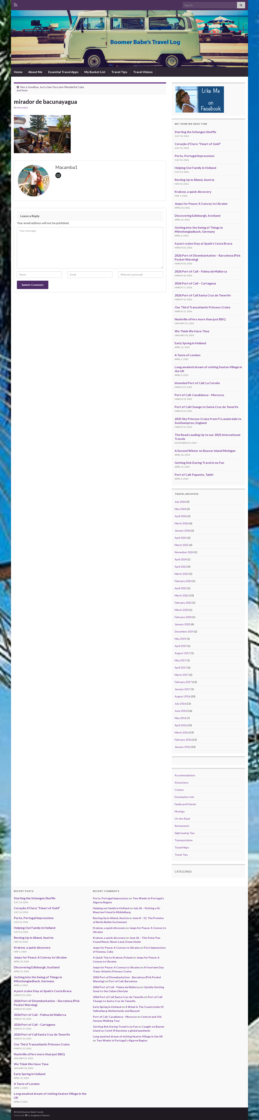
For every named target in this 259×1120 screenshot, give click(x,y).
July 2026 (180, 501)
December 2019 (184, 631)
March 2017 (182, 674)
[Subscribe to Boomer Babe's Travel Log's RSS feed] (15, 4)
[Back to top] (250, 1111)
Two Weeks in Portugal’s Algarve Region (122, 1040)
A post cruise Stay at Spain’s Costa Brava (203, 243)
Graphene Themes (40, 1115)
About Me (35, 72)
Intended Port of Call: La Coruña (197, 383)
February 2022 (183, 602)
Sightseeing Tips (185, 833)
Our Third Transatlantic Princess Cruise (202, 307)
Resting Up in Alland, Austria (194, 179)
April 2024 (181, 559)
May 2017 (180, 660)
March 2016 (182, 732)
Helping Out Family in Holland (195, 167)
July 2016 (180, 703)
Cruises (179, 789)
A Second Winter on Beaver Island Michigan (205, 450)
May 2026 (180, 508)
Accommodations (185, 775)
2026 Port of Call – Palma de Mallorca (201, 271)
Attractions (181, 782)
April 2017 (181, 667)
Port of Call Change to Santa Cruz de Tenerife (206, 407)
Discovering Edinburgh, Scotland (197, 215)
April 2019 (181, 645)
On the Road (182, 818)
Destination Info (184, 797)
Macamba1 (22, 107)
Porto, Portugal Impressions (194, 156)
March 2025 (182, 545)
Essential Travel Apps (63, 72)
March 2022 (182, 595)
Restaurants (182, 825)
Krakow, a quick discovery (193, 191)
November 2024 (184, 552)
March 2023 (182, 573)
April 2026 (181, 516)
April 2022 (181, 588)
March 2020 (182, 609)
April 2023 (181, 566)
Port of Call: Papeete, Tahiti (194, 474)
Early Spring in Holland (190, 343)
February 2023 (183, 581)
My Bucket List (94, 72)
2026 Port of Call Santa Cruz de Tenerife (203, 295)
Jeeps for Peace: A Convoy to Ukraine (201, 203)
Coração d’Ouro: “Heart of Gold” (198, 144)
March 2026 (182, 523)
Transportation (184, 840)
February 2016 (183, 739)
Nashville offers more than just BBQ (200, 319)
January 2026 (182, 530)
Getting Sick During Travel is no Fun (199, 462)
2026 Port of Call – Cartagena (195, 283)
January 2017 (182, 689)
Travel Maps (182, 847)
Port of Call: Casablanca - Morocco (115, 1016)
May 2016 (180, 718)
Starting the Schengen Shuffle (195, 132)
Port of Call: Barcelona (123, 981)
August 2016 (182, 696)
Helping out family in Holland (111, 908)
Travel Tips (119, 72)
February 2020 (183, 617)
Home (18, 72)
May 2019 (180, 638)
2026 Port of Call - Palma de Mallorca (116, 987)
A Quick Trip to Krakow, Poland (113, 957)
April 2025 (181, 537)
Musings (180, 811)
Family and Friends (185, 804)
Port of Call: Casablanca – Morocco (199, 395)
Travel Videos (143, 72)
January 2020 (182, 624)
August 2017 (182, 653)
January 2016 (182, 746)
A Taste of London (187, 355)
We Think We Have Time (192, 331)
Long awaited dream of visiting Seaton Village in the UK (128, 1036)
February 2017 (183, 682)
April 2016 (181, 725)
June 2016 (181, 710)
